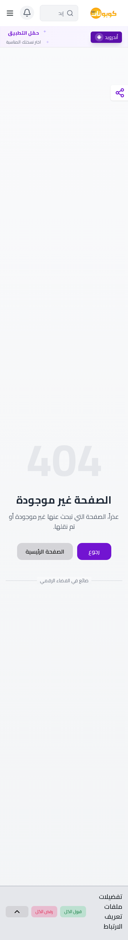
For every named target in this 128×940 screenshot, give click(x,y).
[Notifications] (27, 13)
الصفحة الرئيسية (45, 551)
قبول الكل (73, 911)
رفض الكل (44, 911)
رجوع (94, 551)
